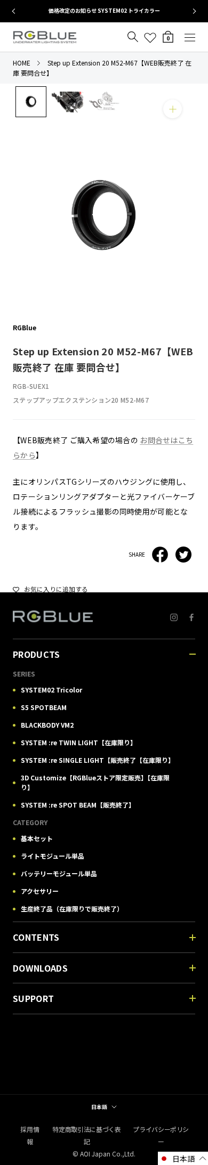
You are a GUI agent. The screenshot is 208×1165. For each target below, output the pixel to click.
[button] (183, 1158)
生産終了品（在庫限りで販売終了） (72, 908)
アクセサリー (40, 890)
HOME (21, 62)
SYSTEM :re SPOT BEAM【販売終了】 (78, 804)
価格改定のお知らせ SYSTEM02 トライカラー (104, 10)
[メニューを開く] (190, 37)
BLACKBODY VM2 (47, 724)
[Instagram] (174, 616)
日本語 (99, 1107)
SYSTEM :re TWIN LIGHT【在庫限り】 (79, 742)
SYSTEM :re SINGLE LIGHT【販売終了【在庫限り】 (97, 759)
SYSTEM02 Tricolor (51, 689)
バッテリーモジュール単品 (59, 873)
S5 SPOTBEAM (44, 707)
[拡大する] (172, 109)
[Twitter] (183, 555)
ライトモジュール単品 (52, 855)
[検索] (132, 37)
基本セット (37, 838)
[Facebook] (160, 555)
